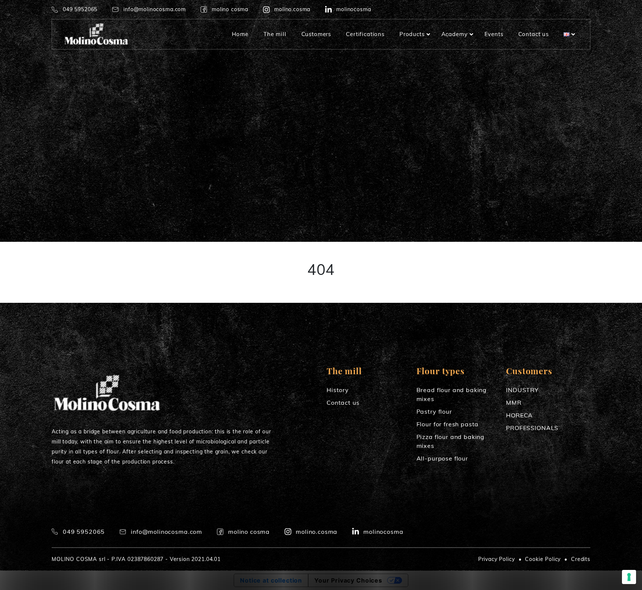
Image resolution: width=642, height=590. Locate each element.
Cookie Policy (543, 559)
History (338, 390)
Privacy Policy (496, 559)
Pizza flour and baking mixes (450, 441)
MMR (514, 402)
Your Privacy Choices (348, 580)
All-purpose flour (442, 458)
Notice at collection (271, 580)
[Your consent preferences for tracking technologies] (629, 577)
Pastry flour (434, 411)
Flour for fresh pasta (447, 424)
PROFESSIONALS (532, 428)
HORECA (519, 415)
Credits (580, 559)
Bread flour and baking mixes (451, 394)
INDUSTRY (522, 390)
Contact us (343, 402)
